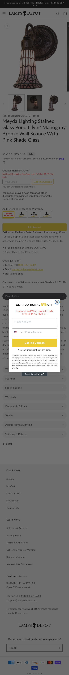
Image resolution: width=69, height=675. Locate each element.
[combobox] (17, 332)
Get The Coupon (35, 343)
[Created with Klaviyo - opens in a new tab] (34, 374)
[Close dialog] (57, 302)
